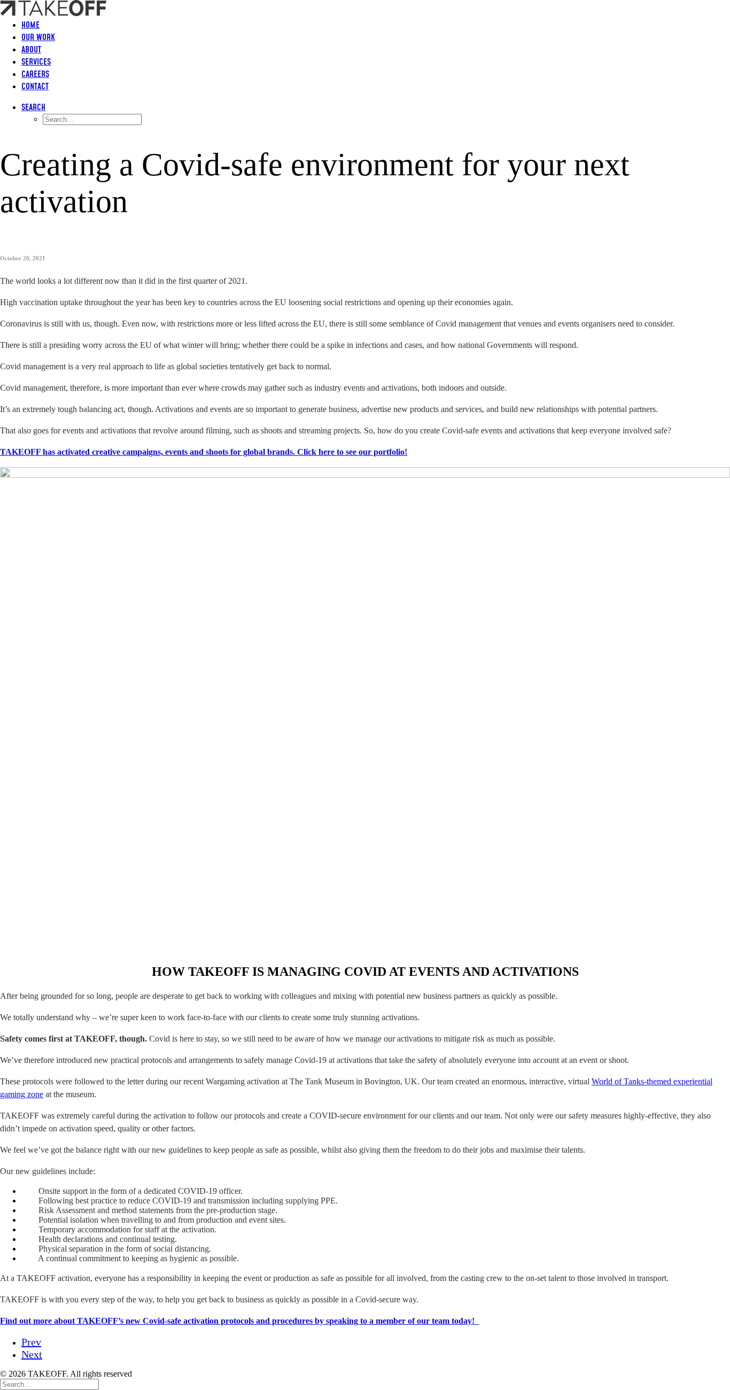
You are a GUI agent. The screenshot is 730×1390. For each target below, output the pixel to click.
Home (30, 25)
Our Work (38, 38)
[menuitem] (375, 25)
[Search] (49, 1383)
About (31, 50)
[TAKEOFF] (365, 5)
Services (36, 62)
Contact (35, 87)
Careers (35, 74)
